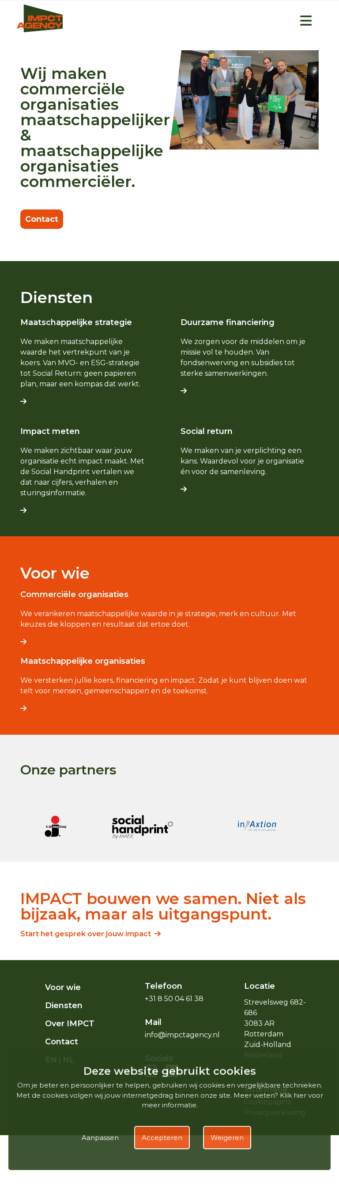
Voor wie (63, 987)
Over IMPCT (69, 1023)
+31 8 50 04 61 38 (174, 998)
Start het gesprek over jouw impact (87, 934)
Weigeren (227, 1137)
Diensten (64, 1005)
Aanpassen (100, 1137)
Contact (41, 219)
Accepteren (162, 1137)
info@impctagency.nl (182, 1035)
